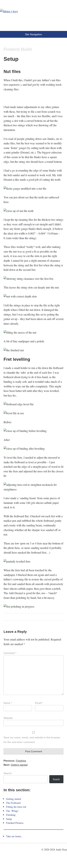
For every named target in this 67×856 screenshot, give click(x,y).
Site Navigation (33, 34)
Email (39, 702)
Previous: (15, 760)
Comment (10, 653)
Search (8, 773)
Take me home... (14, 836)
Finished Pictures (14, 823)
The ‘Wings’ (12, 811)
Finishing (11, 814)
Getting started (13, 799)
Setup (9, 819)
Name (8, 702)
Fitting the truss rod (16, 806)
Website (8, 717)
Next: (16, 764)
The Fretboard (13, 802)
